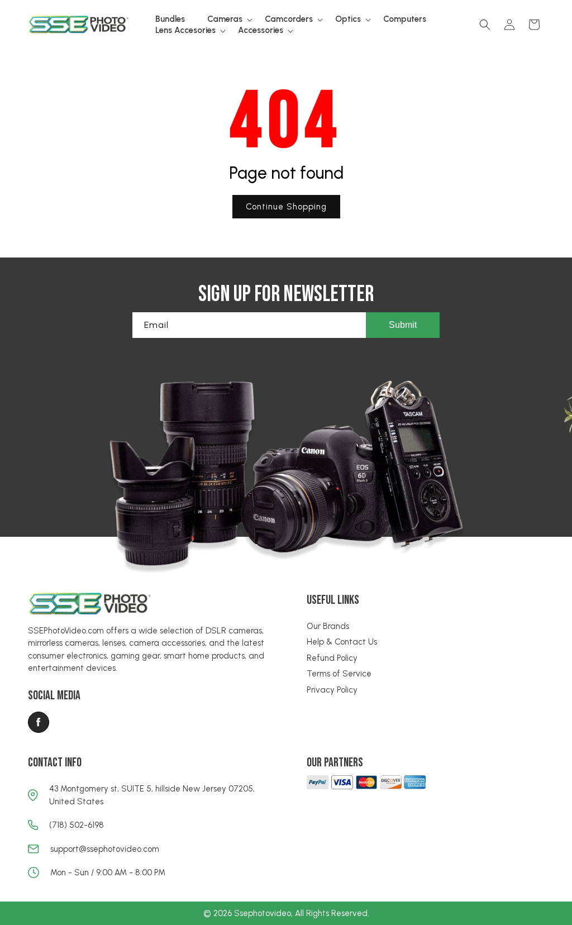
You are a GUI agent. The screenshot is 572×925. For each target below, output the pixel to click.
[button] (225, 19)
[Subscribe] (403, 325)
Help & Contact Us (342, 642)
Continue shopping (286, 207)
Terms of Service (339, 674)
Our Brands (328, 626)
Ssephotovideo (262, 913)
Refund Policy (332, 658)
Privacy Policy (332, 690)
